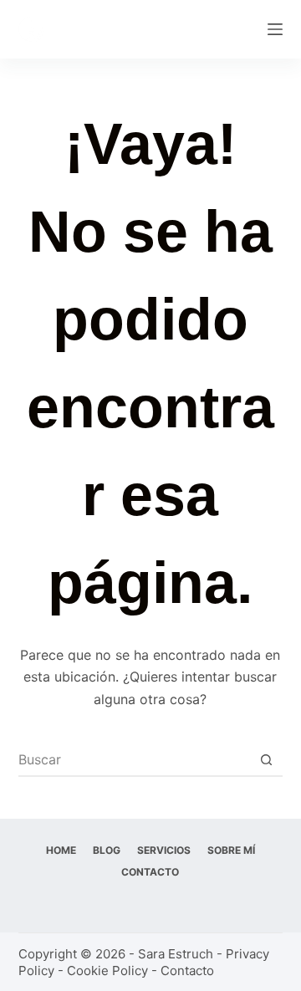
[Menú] (275, 29)
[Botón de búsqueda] (266, 759)
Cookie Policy (107, 970)
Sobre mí (231, 850)
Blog (106, 850)
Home (61, 850)
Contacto (150, 872)
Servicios (164, 850)
